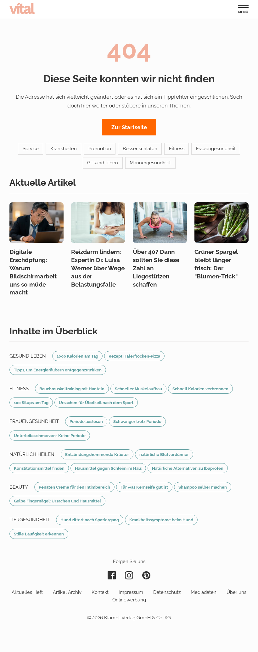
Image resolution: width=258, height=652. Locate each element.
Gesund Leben (27, 356)
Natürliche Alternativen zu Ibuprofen (187, 468)
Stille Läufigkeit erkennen (39, 533)
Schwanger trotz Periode (137, 421)
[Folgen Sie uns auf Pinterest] (146, 575)
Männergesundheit (150, 163)
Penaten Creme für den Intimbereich (74, 487)
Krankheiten (63, 148)
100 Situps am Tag (31, 402)
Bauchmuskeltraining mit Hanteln (71, 388)
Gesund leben (102, 163)
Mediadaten (203, 592)
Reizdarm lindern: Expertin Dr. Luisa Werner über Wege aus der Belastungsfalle (98, 268)
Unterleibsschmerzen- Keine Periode (50, 435)
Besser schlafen (140, 148)
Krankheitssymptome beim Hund (161, 519)
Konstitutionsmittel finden (39, 468)
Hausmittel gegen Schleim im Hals (108, 468)
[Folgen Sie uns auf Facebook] (111, 575)
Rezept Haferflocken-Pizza (134, 356)
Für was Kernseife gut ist (144, 487)
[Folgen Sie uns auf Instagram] (129, 575)
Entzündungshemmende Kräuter (97, 454)
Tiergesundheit (29, 520)
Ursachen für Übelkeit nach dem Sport (96, 402)
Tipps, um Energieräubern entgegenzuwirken (58, 369)
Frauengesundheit (216, 148)
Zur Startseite (129, 127)
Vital (22, 8)
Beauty (18, 487)
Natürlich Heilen (31, 454)
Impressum (131, 592)
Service (31, 148)
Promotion (99, 148)
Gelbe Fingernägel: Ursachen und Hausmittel (57, 500)
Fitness (176, 148)
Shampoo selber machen (202, 487)
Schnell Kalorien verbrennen (200, 388)
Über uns (236, 592)
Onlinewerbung (129, 600)
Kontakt (100, 592)
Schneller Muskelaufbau (138, 388)
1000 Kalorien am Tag (77, 356)
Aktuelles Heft (27, 592)
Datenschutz (167, 592)
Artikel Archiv (67, 592)
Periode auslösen (86, 421)
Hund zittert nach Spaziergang (89, 519)
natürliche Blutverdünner (164, 454)
